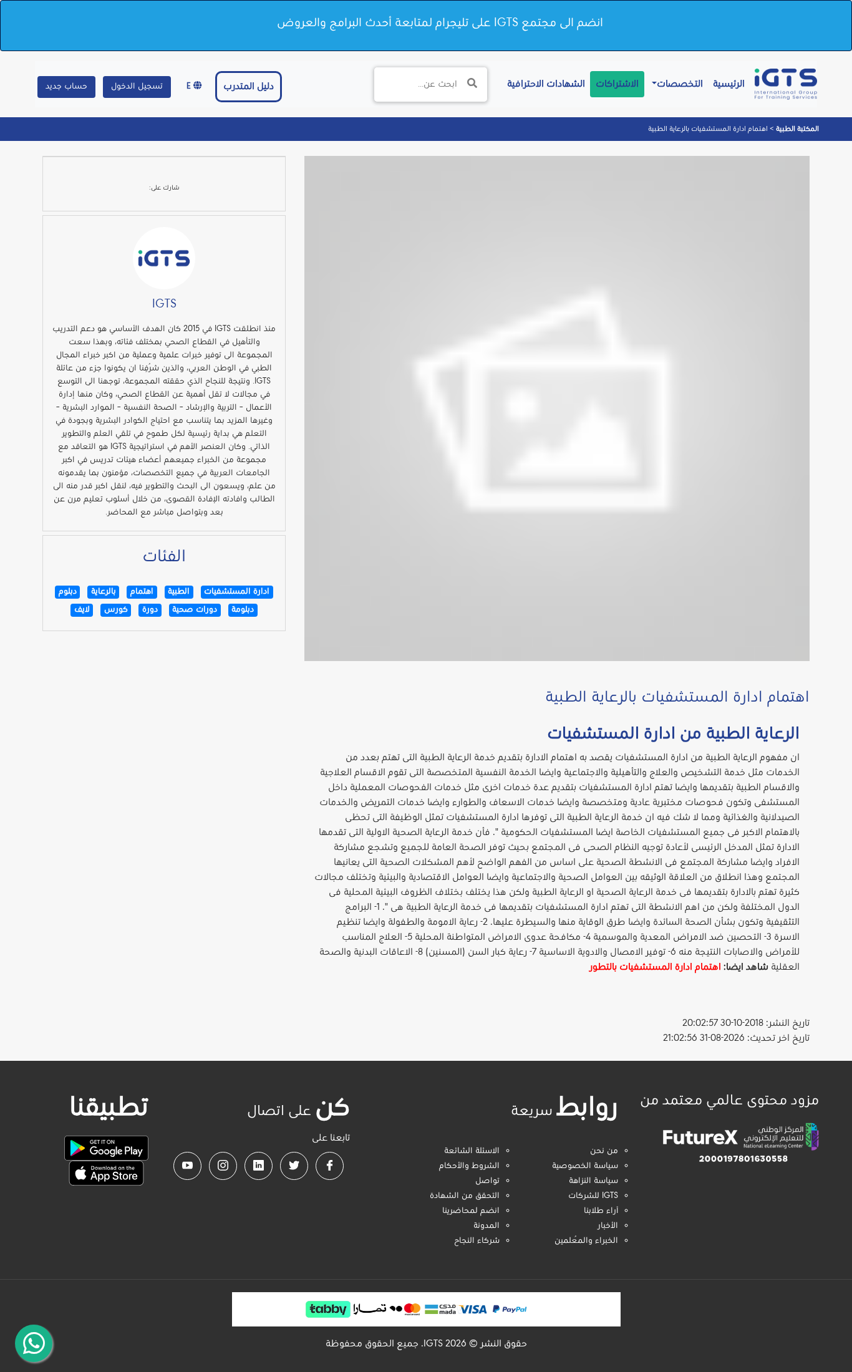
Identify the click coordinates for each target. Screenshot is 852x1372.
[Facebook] (330, 1166)
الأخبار (608, 1226)
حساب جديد (66, 86)
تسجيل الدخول (137, 86)
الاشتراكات (617, 84)
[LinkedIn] (258, 1166)
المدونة (486, 1226)
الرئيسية (726, 84)
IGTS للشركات (593, 1196)
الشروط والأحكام (469, 1166)
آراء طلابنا (601, 1211)
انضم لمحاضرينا (471, 1211)
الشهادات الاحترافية (543, 84)
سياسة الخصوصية (585, 1166)
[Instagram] (223, 1166)
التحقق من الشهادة (465, 1196)
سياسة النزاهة (593, 1181)
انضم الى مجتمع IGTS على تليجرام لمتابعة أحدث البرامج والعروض (440, 23)
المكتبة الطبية (796, 129)
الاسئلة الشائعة (472, 1151)
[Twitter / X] (294, 1166)
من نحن (604, 1151)
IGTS (164, 304)
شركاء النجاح (477, 1241)
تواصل (487, 1181)
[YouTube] (187, 1166)
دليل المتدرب (248, 87)
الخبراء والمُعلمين (586, 1241)
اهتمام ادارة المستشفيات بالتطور (655, 967)
